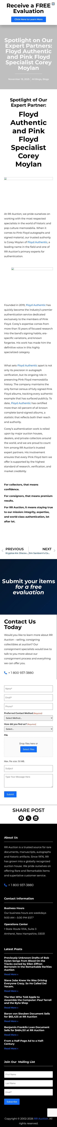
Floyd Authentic (37, 242)
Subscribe (12, 1101)
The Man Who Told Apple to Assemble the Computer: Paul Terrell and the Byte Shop (27, 1000)
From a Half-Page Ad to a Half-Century (24, 1042)
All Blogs (36, 79)
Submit (10, 794)
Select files (28, 749)
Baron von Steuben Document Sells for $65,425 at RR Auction (27, 1015)
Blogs (46, 79)
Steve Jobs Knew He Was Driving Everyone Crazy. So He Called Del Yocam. (25, 983)
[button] (21, 818)
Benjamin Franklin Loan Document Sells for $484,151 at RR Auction (26, 1029)
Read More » (11, 974)
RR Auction (41, 1118)
